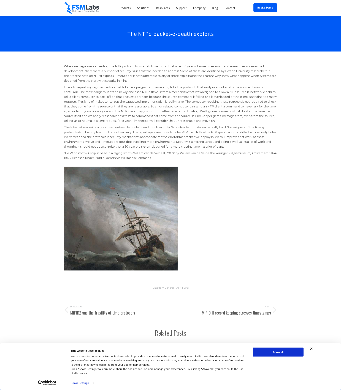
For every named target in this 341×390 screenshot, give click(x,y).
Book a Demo (265, 7)
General (169, 287)
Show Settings (80, 382)
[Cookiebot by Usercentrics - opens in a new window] (47, 383)
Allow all (278, 352)
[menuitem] (124, 8)
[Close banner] (311, 349)
